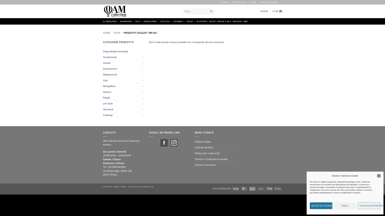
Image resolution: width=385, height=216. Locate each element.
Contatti (253, 2)
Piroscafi (237, 21)
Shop (117, 33)
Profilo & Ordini (203, 142)
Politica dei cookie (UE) (207, 153)
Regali (190, 21)
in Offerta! (202, 21)
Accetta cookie (321, 205)
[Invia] (211, 11)
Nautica (107, 92)
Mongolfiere (150, 21)
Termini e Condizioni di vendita (211, 159)
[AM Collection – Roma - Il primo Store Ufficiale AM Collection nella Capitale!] (140, 11)
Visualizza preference (369, 205)
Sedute (107, 63)
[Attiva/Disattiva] (142, 57)
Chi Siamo (224, 2)
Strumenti (178, 21)
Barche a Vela (224, 21)
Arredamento (110, 57)
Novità (212, 21)
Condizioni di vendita (269, 2)
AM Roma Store (239, 2)
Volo (137, 21)
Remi (245, 21)
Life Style (165, 21)
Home (106, 33)
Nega (345, 205)
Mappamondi (126, 21)
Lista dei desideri (204, 147)
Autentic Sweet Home (114, 187)
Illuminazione (110, 21)
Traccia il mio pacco (205, 165)
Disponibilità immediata (115, 51)
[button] (378, 175)
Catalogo (108, 115)
